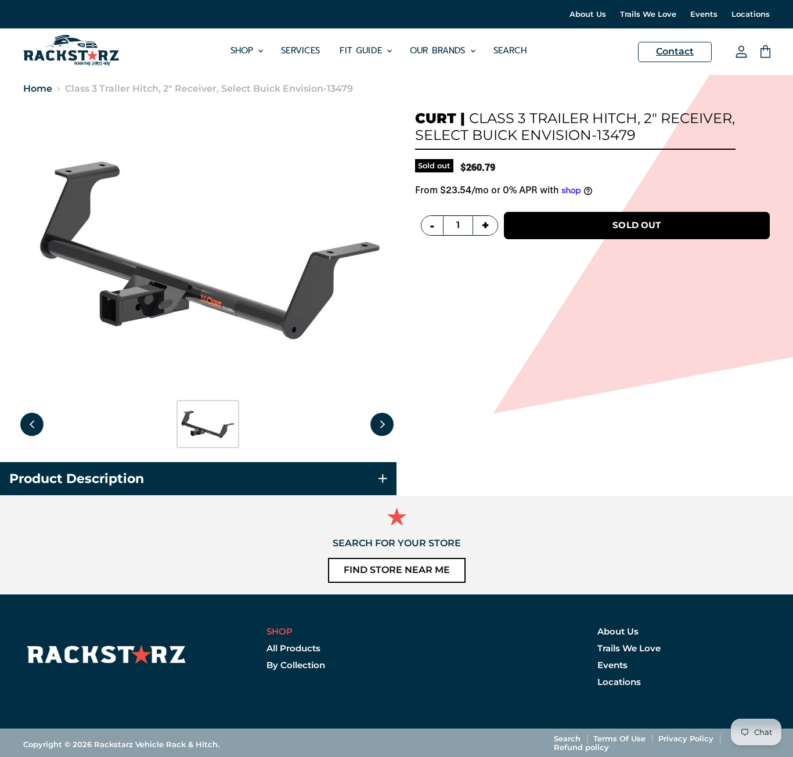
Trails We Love (648, 14)
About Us (587, 14)
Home (37, 89)
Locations (750, 14)
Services (300, 50)
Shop (243, 50)
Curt (435, 118)
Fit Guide (362, 50)
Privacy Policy (685, 738)
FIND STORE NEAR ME (397, 569)
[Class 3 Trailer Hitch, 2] (208, 424)
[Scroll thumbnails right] (382, 424)
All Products (293, 648)
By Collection (295, 665)
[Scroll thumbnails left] (32, 424)
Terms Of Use (619, 738)
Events (704, 14)
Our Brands (439, 50)
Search (510, 50)
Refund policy (581, 747)
